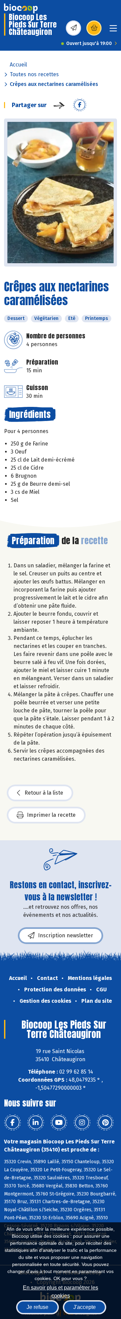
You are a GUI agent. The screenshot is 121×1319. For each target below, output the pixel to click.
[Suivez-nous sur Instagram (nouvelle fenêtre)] (82, 1122)
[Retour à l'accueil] (21, 8)
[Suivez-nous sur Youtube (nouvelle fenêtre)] (58, 1122)
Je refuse (37, 1307)
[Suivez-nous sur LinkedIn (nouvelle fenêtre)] (35, 1122)
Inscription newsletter (65, 935)
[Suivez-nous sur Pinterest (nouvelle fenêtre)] (105, 1122)
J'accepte (84, 1307)
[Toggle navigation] (113, 30)
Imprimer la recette (51, 815)
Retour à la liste (44, 793)
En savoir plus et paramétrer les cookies (60, 1291)
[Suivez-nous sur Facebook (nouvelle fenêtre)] (12, 1122)
